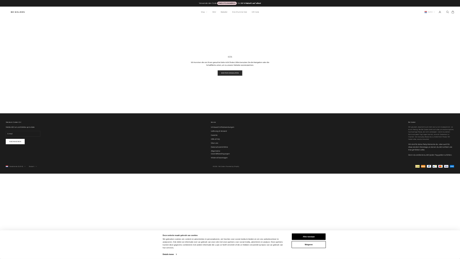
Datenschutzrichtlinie (219, 147)
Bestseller (224, 12)
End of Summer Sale (239, 12)
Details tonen (168, 254)
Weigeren (309, 244)
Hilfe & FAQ (215, 139)
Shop (203, 12)
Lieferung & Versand (219, 131)
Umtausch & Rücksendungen (222, 127)
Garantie (214, 135)
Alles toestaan (309, 237)
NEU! (214, 12)
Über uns (214, 143)
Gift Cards (255, 12)
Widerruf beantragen (219, 158)
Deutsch (31, 166)
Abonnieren (15, 141)
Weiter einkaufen (230, 73)
